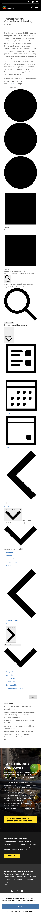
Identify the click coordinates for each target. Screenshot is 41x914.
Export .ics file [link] (11, 685)
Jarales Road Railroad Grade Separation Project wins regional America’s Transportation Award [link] (19, 714)
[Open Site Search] (32, 7)
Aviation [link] (9, 556)
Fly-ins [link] (8, 565)
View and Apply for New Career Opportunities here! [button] (19, 819)
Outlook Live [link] (11, 682)
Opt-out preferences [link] (13, 911)
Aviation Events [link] (12, 559)
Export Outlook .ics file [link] (14, 688)
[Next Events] (6, 503)
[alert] (20, 210)
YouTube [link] (14, 84)
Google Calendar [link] (12, 672)
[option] (21, 552)
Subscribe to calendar (13, 645)
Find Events (9, 323)
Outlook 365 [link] (10, 678)
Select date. (27, 520)
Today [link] (6, 506)
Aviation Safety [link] (11, 562)
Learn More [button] (12, 856)
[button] (36, 7)
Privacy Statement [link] (27, 911)
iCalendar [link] (9, 675)
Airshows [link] (9, 552)
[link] (24, 1)
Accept (21, 906)
